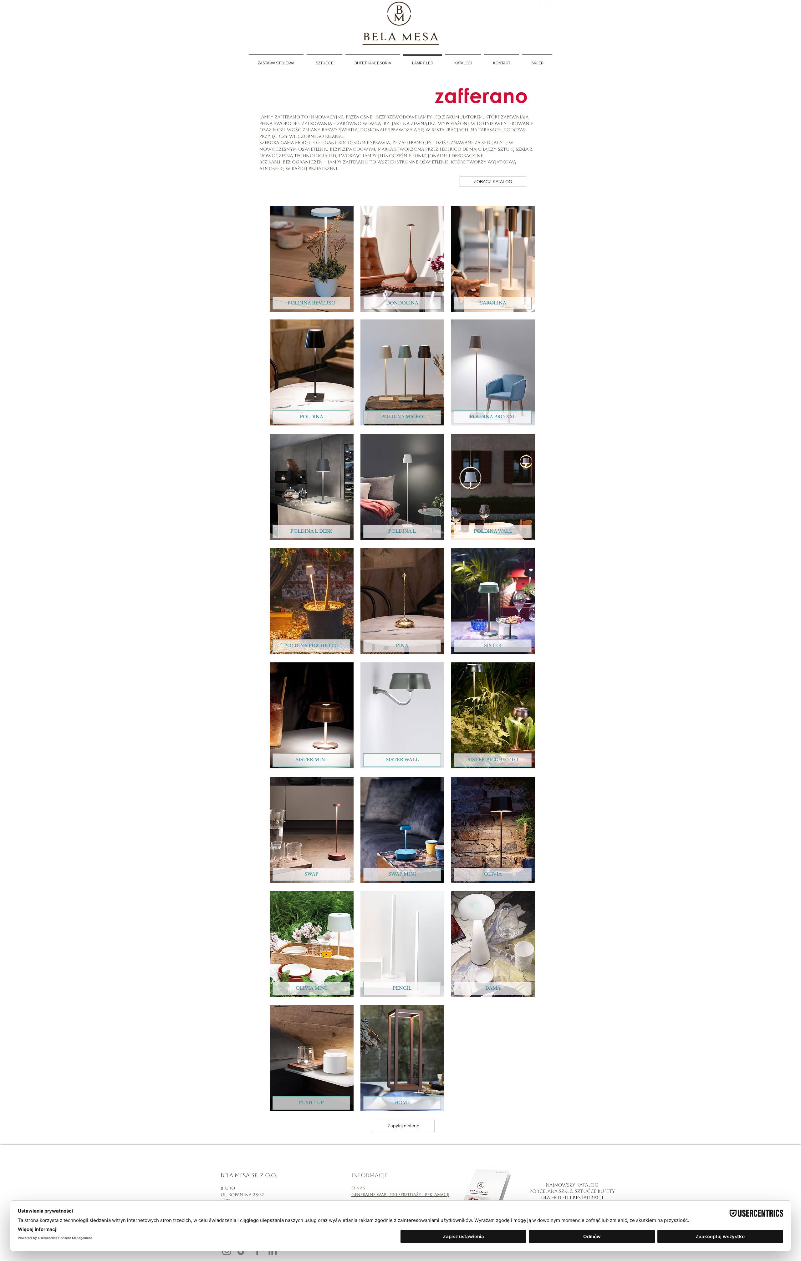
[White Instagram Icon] (544, 6)
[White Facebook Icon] (532, 6)
